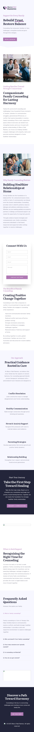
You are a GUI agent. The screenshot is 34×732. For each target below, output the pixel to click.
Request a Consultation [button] (17, 506)
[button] (17, 677)
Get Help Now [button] (17, 714)
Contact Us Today (17, 277)
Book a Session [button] (10, 39)
